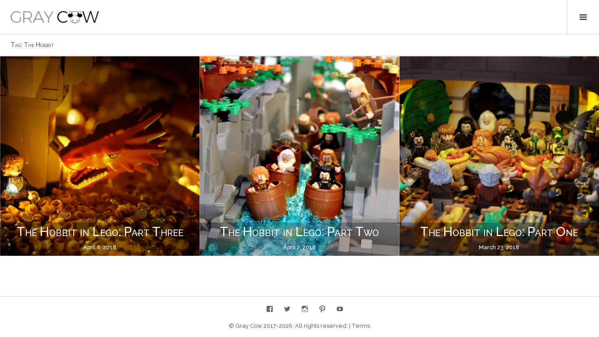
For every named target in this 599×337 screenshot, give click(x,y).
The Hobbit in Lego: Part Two (299, 231)
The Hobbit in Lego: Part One (499, 231)
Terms (361, 326)
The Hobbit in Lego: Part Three (100, 231)
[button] (55, 17)
